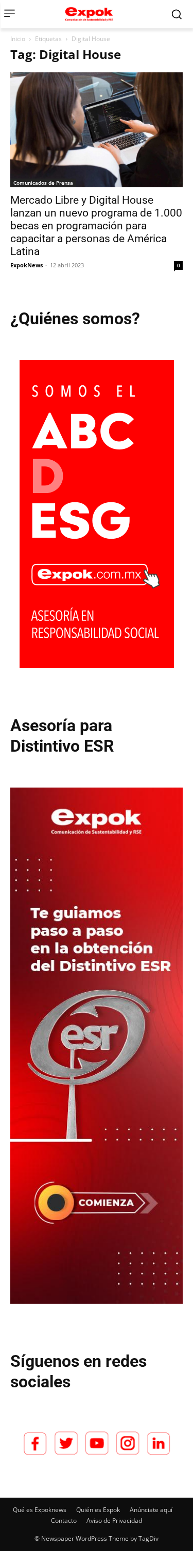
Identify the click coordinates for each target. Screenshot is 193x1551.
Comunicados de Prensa (43, 182)
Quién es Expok (98, 1509)
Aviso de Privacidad (114, 1520)
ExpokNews (26, 265)
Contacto (64, 1520)
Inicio (17, 38)
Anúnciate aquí (151, 1509)
